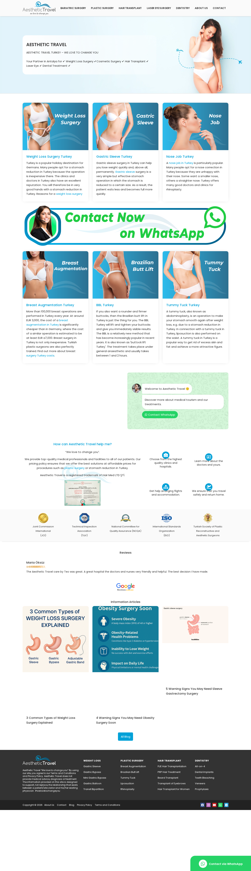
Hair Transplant (130, 8)
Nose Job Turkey (180, 156)
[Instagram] (208, 805)
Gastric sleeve (125, 172)
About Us (201, 8)
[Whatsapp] (220, 805)
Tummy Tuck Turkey (183, 305)
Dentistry (183, 8)
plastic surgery (74, 468)
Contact (219, 8)
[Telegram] (226, 805)
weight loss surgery (69, 194)
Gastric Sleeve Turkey (114, 156)
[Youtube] (214, 805)
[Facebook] (202, 805)
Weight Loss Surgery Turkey (49, 156)
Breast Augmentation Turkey (50, 305)
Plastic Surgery (102, 8)
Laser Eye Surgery (159, 8)
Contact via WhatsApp (226, 864)
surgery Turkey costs (40, 355)
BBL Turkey (105, 305)
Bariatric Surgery (73, 8)
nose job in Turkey (181, 163)
